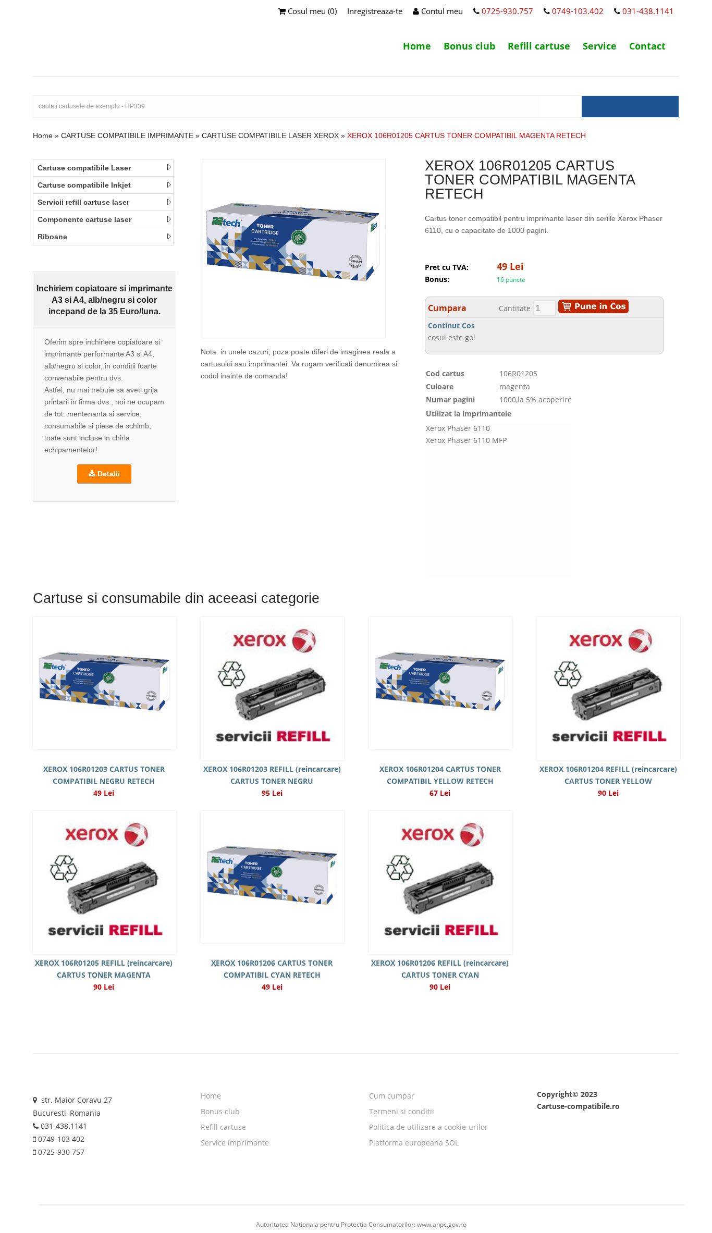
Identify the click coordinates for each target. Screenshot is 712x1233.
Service (600, 46)
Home (417, 46)
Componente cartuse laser (84, 219)
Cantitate (515, 308)
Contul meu (441, 11)
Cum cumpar (391, 1096)
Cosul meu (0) (311, 11)
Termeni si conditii (401, 1111)
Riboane (52, 236)
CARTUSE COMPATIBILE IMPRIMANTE (127, 135)
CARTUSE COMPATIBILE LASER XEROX (270, 135)
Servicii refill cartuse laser (83, 202)
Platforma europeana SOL (414, 1143)
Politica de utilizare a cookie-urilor (428, 1127)
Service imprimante (235, 1143)
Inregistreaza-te (374, 11)
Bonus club (469, 46)
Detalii (107, 474)
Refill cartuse (539, 46)
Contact (647, 46)
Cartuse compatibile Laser (84, 168)
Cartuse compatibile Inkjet (84, 185)
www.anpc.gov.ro (442, 1224)
